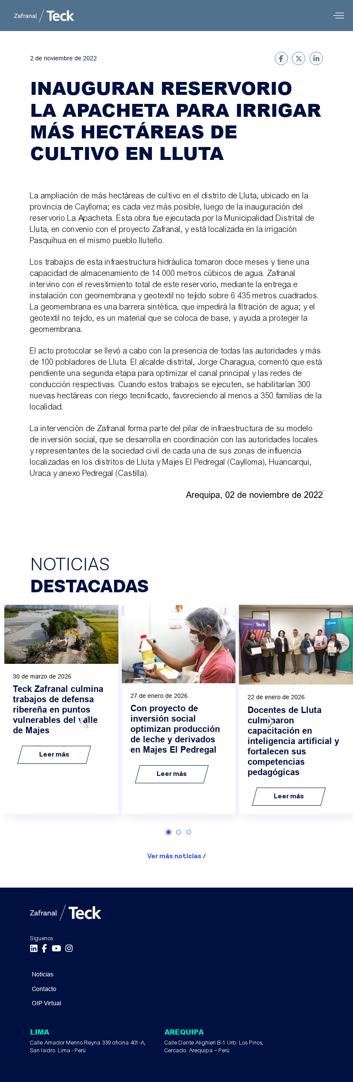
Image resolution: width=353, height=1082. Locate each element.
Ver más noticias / (176, 856)
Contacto (44, 988)
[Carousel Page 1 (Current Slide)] (168, 832)
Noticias (42, 974)
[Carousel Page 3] (188, 832)
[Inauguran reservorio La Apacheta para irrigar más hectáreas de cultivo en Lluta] (281, 58)
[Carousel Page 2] (178, 832)
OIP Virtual (46, 1003)
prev (85, 721)
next (268, 721)
